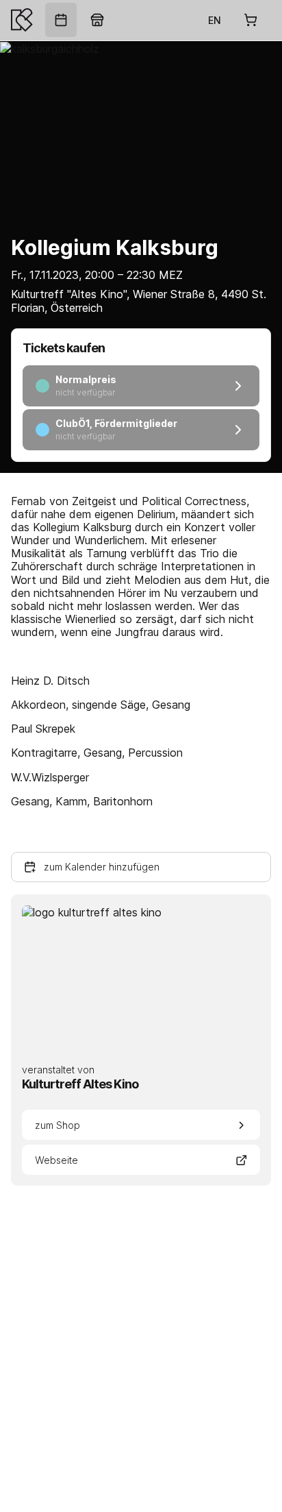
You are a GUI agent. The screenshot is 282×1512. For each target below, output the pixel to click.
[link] (61, 20)
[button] (141, 867)
